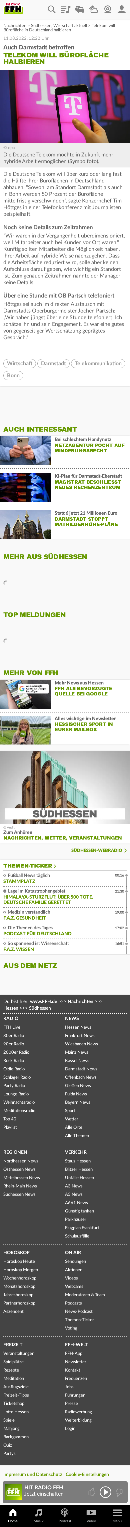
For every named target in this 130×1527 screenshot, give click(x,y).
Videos (71, 1278)
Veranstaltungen (18, 1354)
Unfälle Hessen (79, 1178)
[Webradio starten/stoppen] (105, 1492)
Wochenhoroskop (19, 1278)
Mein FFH (122, 7)
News (72, 1018)
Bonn (13, 375)
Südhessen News (19, 1194)
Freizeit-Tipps (16, 1395)
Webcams (74, 1287)
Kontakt (72, 1370)
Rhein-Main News (20, 1186)
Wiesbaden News (81, 1044)
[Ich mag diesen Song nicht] (118, 1492)
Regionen (15, 1152)
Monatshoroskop (19, 1287)
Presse (71, 1404)
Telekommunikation (98, 363)
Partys (9, 1454)
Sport (70, 1111)
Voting (71, 1328)
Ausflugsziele (16, 1387)
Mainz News (76, 1052)
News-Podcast (79, 1312)
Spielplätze (13, 1362)
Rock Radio (13, 1061)
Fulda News (76, 1094)
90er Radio (13, 1044)
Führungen (75, 1395)
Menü (117, 1521)
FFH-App (73, 1354)
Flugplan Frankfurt (82, 1228)
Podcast (65, 1521)
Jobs (69, 1387)
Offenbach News (81, 1077)
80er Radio (13, 1036)
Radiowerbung (78, 1412)
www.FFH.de (43, 1001)
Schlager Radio (17, 1077)
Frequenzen (76, 1379)
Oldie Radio (14, 1069)
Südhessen (41, 26)
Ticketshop (13, 1404)
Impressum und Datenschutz (32, 1474)
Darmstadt (53, 363)
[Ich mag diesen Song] (92, 1492)
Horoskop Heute (19, 1261)
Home (13, 1521)
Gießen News (78, 1086)
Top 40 (9, 1119)
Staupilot (80, 7)
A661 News (76, 1203)
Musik (39, 1521)
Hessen (10, 1008)
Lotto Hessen (16, 1412)
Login (70, 1429)
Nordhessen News (20, 1161)
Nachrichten (14, 26)
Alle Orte (73, 1127)
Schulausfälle (77, 1236)
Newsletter (75, 1362)
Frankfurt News (80, 1036)
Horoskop (16, 1252)
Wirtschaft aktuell (70, 26)
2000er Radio (16, 1052)
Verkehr (76, 1152)
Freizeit (12, 1345)
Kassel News (77, 1061)
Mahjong (11, 1429)
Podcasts (73, 1303)
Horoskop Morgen (20, 1270)
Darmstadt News (81, 1069)
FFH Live (11, 1027)
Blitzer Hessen (79, 1169)
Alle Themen (77, 1136)
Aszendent (13, 1312)
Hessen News (78, 1027)
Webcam (108, 7)
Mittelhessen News (21, 1178)
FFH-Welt (76, 1345)
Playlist (66, 7)
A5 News (74, 1194)
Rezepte (11, 1370)
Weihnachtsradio (19, 1102)
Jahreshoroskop (18, 1295)
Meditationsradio (19, 1111)
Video (91, 1521)
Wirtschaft (19, 363)
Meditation (13, 1379)
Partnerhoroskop (19, 1303)
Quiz (7, 1445)
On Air (73, 1252)
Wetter (94, 7)
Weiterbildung (78, 1420)
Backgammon (16, 1437)
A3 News (74, 1186)
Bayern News (77, 1102)
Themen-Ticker (27, 866)
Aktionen (73, 1270)
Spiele (9, 1420)
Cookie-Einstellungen (87, 1474)
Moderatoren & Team (85, 1295)
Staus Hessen (78, 1161)
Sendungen (75, 1261)
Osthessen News (19, 1169)
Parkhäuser (75, 1219)
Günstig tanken (79, 1211)
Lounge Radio (16, 1094)
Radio (10, 1018)
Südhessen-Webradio (96, 851)
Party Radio (14, 1086)
